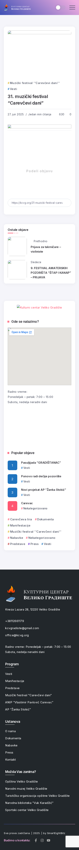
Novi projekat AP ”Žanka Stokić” (43, 490)
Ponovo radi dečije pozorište (41, 476)
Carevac (27, 503)
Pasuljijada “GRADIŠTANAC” (41, 462)
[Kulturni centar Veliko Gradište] (17, 7)
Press (34, 544)
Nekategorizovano (41, 538)
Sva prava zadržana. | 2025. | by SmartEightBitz (34, 833)
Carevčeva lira (21, 519)
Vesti (47, 544)
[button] (12, 425)
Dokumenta (45, 519)
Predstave (17, 544)
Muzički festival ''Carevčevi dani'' (35, 531)
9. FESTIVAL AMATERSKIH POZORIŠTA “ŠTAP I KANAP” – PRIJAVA (51, 272)
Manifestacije (20, 525)
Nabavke (16, 538)
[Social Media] (36, 840)
